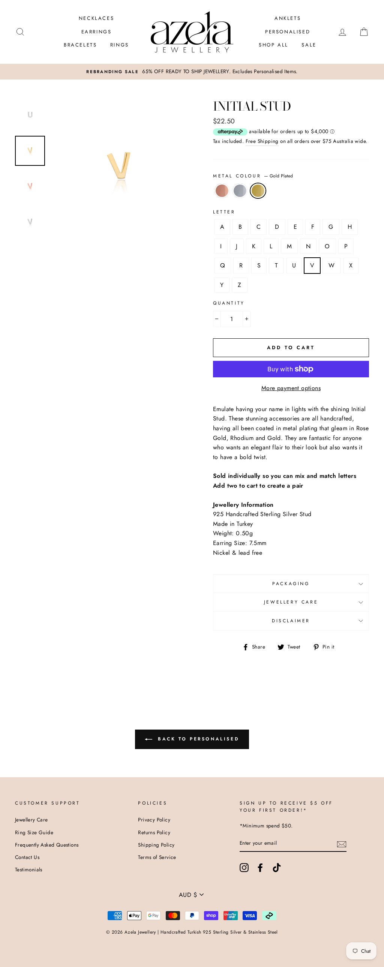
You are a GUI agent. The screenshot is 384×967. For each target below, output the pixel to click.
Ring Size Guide (34, 832)
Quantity (229, 303)
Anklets (287, 18)
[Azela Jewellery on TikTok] (276, 867)
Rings (119, 44)
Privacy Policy (154, 819)
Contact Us (27, 857)
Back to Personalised (197, 739)
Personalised (287, 31)
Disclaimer (291, 620)
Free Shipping (262, 141)
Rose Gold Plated (222, 190)
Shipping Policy (156, 844)
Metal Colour (253, 176)
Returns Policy (154, 832)
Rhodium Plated (240, 190)
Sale (309, 44)
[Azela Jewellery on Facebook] (260, 867)
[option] (192, 72)
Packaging (290, 583)
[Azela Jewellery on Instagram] (244, 867)
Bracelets (80, 44)
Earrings (96, 31)
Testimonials (28, 869)
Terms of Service (157, 857)
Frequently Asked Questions (46, 844)
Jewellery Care (291, 602)
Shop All (273, 44)
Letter (224, 212)
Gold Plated (258, 190)
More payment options (291, 388)
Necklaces (96, 18)
